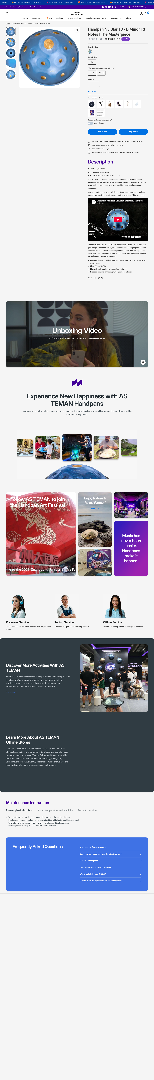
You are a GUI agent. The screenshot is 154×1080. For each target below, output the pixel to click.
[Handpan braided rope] (110, 104)
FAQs (30, 7)
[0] (146, 13)
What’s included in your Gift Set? (93, 874)
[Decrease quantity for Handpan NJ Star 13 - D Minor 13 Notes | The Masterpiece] (90, 84)
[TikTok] (115, 6)
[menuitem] (16, 7)
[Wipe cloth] (137, 104)
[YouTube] (109, 6)
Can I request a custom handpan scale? (96, 867)
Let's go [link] (94, 509)
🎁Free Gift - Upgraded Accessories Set (45, 2)
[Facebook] (103, 6)
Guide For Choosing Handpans (16, 7)
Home (8, 24)
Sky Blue (90, 51)
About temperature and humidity (55, 810)
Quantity (91, 79)
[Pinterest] (112, 6)
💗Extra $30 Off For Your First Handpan (13, 2)
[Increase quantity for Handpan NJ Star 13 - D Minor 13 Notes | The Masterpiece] (98, 84)
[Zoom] (77, 30)
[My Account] (141, 13)
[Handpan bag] (92, 104)
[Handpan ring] (119, 104)
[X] (98, 277)
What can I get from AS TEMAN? (93, 847)
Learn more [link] (10, 692)
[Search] (8, 13)
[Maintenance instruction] (101, 113)
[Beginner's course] (92, 113)
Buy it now (133, 132)
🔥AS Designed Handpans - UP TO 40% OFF (79, 2)
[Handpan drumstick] (128, 104)
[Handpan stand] (101, 104)
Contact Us (38, 7)
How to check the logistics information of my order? (101, 881)
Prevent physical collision (19, 810)
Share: (90, 278)
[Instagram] (106, 6)
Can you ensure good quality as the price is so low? (100, 854)
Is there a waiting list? (89, 861)
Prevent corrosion (87, 810)
